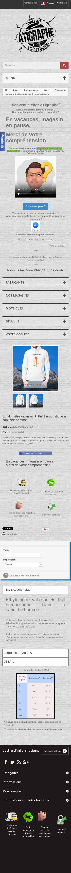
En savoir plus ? (36, 206)
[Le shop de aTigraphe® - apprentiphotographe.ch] (35, 32)
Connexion (62, 3)
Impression (12, 560)
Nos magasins (17, 295)
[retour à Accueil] (6, 90)
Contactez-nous (31, 3)
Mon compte (11, 791)
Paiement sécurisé (51, 515)
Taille (9, 551)
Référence (7, 427)
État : (5, 432)
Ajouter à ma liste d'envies (25, 575)
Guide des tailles (17, 653)
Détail (8, 662)
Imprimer (12, 534)
